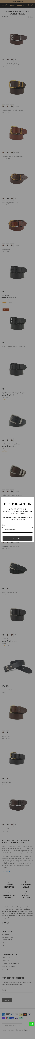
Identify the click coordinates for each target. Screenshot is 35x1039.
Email (4, 525)
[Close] (31, 499)
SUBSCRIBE (17, 538)
